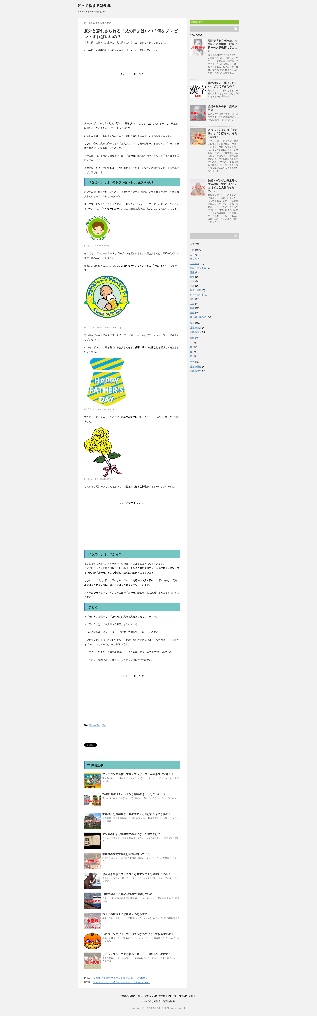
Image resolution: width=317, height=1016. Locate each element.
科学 (192, 308)
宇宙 (192, 285)
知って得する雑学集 (94, 6)
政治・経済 (195, 290)
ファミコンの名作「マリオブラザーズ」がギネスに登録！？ (138, 774)
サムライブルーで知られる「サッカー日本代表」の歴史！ (136, 954)
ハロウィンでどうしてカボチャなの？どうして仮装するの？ (138, 934)
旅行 (192, 299)
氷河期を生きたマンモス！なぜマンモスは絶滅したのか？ (136, 874)
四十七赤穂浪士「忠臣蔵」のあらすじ (124, 914)
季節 (192, 338)
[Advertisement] (132, 96)
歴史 (104, 725)
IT (191, 254)
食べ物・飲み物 (198, 317)
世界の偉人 (195, 327)
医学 (192, 281)
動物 (192, 276)
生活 (192, 303)
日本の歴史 (94, 725)
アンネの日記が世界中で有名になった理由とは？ (131, 834)
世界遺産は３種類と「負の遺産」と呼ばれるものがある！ (136, 814)
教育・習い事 (197, 294)
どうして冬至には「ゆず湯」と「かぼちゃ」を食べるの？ (222, 133)
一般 (192, 250)
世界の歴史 (195, 366)
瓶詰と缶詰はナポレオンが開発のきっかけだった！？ (134, 794)
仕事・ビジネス (198, 268)
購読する (198, 22)
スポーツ (194, 263)
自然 (192, 312)
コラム (193, 259)
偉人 (192, 323)
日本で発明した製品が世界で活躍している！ (128, 894)
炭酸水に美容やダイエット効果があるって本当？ (120, 978)
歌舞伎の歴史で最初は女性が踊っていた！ (127, 854)
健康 (192, 272)
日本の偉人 (195, 332)
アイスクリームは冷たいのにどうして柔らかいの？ (121, 982)
